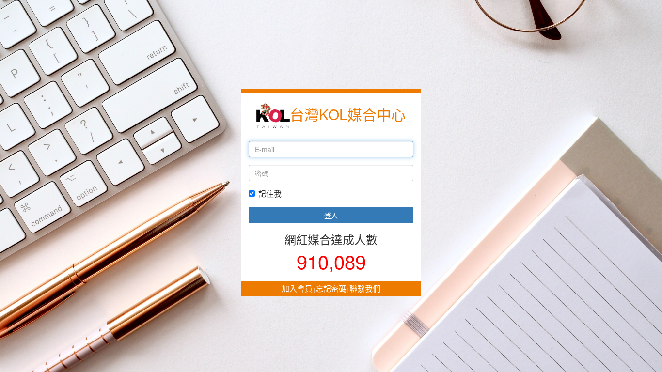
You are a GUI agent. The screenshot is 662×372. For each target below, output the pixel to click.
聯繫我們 (364, 288)
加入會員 (297, 288)
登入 (331, 215)
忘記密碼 (331, 288)
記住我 (270, 193)
